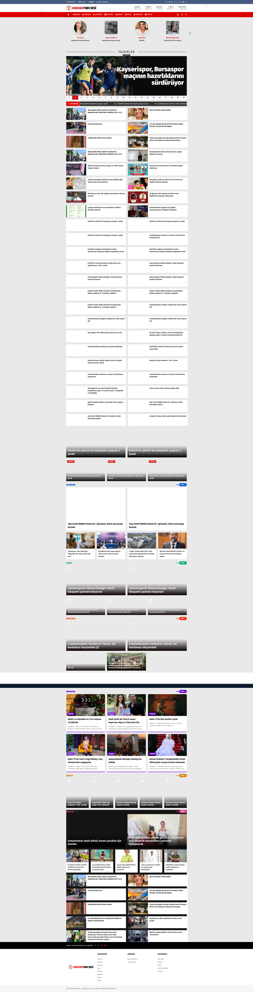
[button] (68, 14)
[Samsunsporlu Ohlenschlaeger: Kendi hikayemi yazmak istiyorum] (138, 272)
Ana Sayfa (161, 959)
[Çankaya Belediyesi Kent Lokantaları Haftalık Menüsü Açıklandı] (76, 217)
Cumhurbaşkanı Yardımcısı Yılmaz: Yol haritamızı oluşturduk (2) (126, 104)
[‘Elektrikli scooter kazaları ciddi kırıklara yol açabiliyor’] (175, 855)
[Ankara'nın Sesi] (81, 9)
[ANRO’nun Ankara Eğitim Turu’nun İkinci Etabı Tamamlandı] (138, 941)
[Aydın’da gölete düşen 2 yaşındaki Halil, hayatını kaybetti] (76, 411)
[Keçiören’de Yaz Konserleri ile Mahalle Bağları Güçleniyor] (138, 175)
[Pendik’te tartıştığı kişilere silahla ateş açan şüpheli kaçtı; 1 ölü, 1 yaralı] (76, 272)
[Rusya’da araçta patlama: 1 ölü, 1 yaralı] (138, 370)
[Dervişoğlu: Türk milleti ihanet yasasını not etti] (76, 342)
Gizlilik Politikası (163, 968)
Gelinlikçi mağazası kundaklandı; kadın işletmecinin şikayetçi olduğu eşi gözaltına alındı (184, 104)
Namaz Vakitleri (132, 959)
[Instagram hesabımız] (180, 2)
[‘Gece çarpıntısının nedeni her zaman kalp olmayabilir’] (151, 855)
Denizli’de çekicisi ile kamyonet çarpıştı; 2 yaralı (81, 104)
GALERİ (71, 2)
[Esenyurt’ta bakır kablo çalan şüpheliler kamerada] (138, 425)
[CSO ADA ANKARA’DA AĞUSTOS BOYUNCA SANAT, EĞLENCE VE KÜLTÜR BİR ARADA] (138, 133)
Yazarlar (76, 14)
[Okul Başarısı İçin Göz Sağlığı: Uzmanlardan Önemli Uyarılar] (76, 203)
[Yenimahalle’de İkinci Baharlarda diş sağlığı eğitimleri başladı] (138, 161)
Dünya (120, 14)
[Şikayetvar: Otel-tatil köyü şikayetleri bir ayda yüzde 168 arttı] (80, 540)
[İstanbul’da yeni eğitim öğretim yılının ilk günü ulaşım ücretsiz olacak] (76, 370)
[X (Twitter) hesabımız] (177, 2)
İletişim (160, 971)
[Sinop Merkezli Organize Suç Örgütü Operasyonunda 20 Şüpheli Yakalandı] (138, 217)
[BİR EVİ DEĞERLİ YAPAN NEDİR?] (138, 119)
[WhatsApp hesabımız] (186, 2)
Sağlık (149, 14)
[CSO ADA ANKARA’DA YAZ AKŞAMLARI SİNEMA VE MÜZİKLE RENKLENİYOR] (76, 927)
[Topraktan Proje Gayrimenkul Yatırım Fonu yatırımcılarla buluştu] (111, 540)
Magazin (139, 14)
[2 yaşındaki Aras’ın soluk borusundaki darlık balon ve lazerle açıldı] (102, 855)
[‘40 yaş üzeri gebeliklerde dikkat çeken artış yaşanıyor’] (126, 855)
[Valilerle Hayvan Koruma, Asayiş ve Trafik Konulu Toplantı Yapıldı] (76, 175)
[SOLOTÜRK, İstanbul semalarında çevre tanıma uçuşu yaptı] (138, 356)
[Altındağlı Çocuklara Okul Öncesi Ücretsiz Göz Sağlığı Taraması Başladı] (138, 189)
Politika (110, 14)
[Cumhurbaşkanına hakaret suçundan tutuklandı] (76, 356)
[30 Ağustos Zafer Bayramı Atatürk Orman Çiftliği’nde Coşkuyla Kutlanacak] (138, 203)
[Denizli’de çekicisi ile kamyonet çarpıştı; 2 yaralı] (76, 230)
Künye (99, 980)
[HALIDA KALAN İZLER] (76, 133)
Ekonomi (98, 14)
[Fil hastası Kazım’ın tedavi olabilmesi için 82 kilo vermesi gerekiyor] (77, 855)
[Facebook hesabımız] (174, 2)
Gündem (87, 14)
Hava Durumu (131, 962)
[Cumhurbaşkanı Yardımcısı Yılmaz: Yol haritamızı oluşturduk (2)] (138, 244)
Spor (129, 14)
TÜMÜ (126, 55)
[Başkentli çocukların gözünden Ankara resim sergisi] (138, 927)
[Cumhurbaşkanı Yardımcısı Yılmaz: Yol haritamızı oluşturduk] (76, 383)
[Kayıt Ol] (178, 14)
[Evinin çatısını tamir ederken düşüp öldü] (138, 397)
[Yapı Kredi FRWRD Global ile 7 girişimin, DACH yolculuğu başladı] (138, 411)
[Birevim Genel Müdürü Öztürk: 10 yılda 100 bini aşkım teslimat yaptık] (172, 540)
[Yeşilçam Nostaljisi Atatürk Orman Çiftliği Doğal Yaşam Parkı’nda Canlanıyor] (76, 189)
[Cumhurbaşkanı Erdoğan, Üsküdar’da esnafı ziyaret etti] (138, 314)
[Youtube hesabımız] (183, 2)
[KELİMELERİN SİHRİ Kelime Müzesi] (76, 147)
